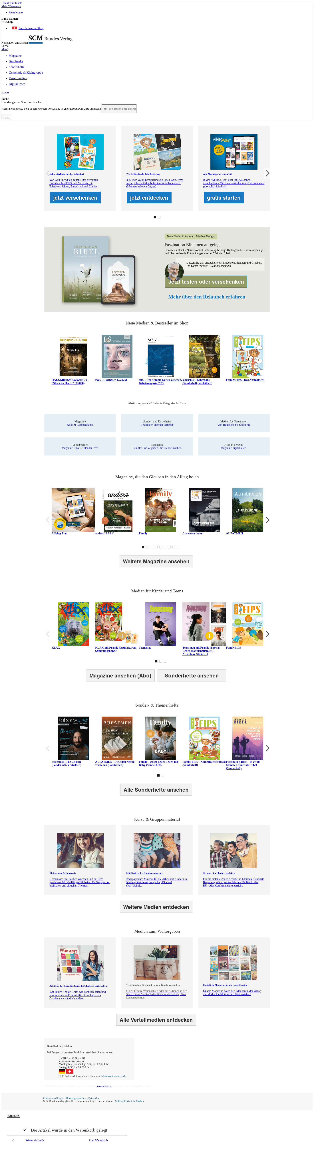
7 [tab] (169, 547)
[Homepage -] (51, 42)
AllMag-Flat (59, 533)
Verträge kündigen (148, 1065)
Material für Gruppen (240, 1058)
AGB (231, 1065)
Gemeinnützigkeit (193, 1055)
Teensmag (145, 647)
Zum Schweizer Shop (31, 28)
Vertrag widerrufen (149, 1072)
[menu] (157, 71)
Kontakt (142, 1052)
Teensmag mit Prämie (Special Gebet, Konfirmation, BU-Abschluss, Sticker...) (201, 651)
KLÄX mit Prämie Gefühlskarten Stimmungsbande (115, 649)
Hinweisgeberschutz (76, 1098)
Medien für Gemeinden (241, 1055)
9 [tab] (178, 547)
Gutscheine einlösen (149, 1062)
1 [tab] (155, 217)
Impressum (189, 1068)
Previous (47, 173)
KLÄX (56, 647)
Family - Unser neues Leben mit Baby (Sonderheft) (158, 763)
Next (267, 173)
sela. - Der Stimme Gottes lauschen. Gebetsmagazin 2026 (160, 381)
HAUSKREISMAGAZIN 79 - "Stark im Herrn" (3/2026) (70, 381)
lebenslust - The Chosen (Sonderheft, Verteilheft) (66, 763)
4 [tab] (156, 547)
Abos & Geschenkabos (241, 1052)
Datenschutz (94, 1098)
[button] (157, 22)
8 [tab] (173, 547)
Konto (5, 92)
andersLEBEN (104, 533)
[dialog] (157, 1129)
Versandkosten (104, 1086)
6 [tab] (165, 547)
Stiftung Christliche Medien (129, 1101)
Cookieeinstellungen (53, 1098)
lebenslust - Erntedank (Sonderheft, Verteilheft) (197, 381)
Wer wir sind (190, 1052)
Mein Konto (16, 12)
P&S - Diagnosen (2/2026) (111, 379)
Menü (4, 49)
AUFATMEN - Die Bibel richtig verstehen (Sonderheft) (114, 763)
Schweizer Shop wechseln (113, 1076)
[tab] (159, 1046)
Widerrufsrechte (147, 1068)
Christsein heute (192, 533)
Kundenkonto (146, 1058)
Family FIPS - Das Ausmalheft (245, 379)
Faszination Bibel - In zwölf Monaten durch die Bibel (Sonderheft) (243, 765)
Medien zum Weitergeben (243, 1062)
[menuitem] (15, 55)
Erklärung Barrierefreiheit (243, 1068)
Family (143, 533)
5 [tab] (160, 547)
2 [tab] (159, 217)
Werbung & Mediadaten (197, 1065)
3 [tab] (152, 547)
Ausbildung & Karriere (196, 1062)
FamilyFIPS (233, 647)
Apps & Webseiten (194, 1058)
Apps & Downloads (149, 1055)
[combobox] (119, 108)
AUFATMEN (234, 533)
